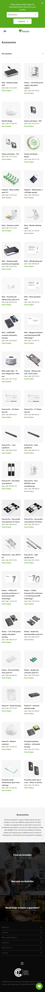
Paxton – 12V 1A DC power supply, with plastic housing (11, 634)
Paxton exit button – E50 (33, 121)
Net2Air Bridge (7, 121)
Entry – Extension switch (10, 225)
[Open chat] (39, 986)
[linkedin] (22, 964)
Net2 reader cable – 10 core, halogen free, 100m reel (10, 373)
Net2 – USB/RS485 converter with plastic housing (9, 335)
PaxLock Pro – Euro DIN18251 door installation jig (31, 483)
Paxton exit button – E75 (10, 154)
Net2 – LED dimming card (33, 261)
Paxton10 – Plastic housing (11, 706)
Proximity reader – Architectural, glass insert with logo (11, 782)
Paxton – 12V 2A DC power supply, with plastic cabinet (33, 85)
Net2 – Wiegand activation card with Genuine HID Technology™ (33, 335)
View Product (6, 91)
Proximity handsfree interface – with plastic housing (32, 744)
